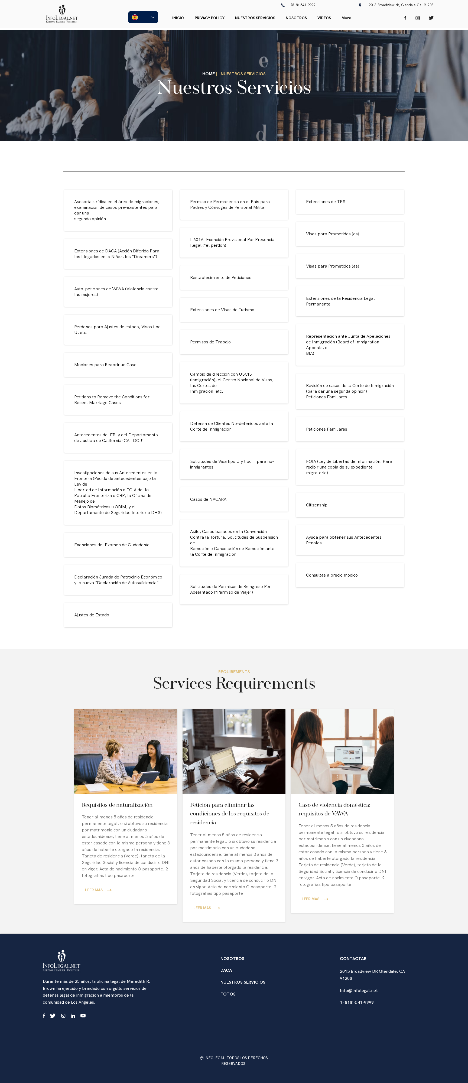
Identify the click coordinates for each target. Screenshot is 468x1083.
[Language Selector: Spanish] (143, 17)
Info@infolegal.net (359, 990)
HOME (208, 74)
